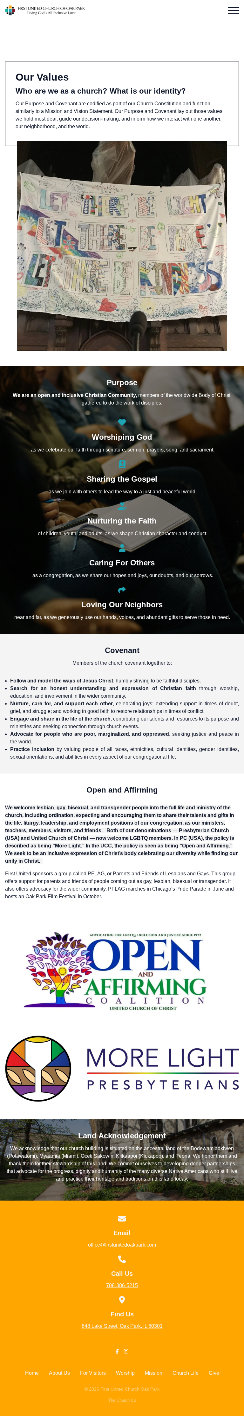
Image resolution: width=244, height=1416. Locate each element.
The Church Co (122, 1400)
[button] (233, 10)
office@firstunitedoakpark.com (122, 1245)
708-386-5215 (122, 1285)
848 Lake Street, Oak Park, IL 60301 (122, 1326)
